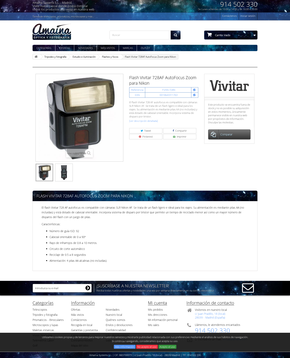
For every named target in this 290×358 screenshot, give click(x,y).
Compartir (181, 130)
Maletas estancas (43, 330)
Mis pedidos (155, 309)
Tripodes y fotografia (45, 315)
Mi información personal (163, 320)
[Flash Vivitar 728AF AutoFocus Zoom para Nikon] (44, 172)
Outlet (145, 48)
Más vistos (108, 48)
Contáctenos (229, 16)
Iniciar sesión (247, 16)
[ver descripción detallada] (143, 121)
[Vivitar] (229, 85)
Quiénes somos (115, 320)
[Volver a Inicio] (36, 56)
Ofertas (64, 48)
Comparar (226, 134)
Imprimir (181, 136)
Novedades (85, 48)
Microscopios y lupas (45, 325)
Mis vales (153, 325)
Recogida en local (81, 325)
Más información (124, 347)
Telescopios (40, 309)
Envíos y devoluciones (119, 325)
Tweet (147, 130)
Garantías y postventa (84, 330)
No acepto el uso (147, 347)
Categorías (43, 48)
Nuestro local (114, 315)
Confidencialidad (116, 330)
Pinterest (147, 136)
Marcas (128, 48)
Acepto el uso (167, 347)
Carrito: (222, 35)
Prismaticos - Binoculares (48, 320)
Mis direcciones (157, 315)
